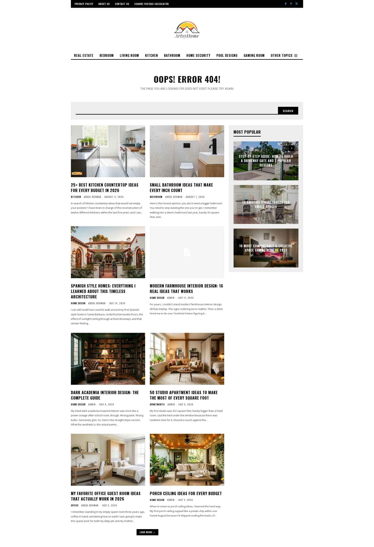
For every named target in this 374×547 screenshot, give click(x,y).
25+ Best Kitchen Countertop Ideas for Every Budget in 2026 (104, 187)
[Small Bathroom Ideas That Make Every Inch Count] (187, 151)
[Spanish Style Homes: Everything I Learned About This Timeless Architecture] (108, 252)
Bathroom (156, 197)
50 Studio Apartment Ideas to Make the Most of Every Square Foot (184, 395)
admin (171, 297)
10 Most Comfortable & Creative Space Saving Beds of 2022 (266, 247)
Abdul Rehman (92, 196)
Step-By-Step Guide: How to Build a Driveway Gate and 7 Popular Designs (266, 160)
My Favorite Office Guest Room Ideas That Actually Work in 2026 (106, 496)
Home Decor (78, 303)
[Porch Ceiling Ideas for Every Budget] (187, 460)
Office (75, 505)
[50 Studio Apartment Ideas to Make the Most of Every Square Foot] (187, 359)
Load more (146, 532)
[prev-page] (285, 148)
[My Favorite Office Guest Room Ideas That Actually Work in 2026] (108, 460)
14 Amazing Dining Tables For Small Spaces (266, 204)
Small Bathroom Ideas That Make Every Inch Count (181, 187)
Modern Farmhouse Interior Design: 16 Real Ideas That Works (186, 288)
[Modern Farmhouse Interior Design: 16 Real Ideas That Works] (187, 252)
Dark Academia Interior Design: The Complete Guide (105, 395)
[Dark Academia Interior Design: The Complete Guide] (108, 359)
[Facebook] (285, 4)
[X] (296, 4)
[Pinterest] (291, 4)
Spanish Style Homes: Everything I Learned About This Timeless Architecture (103, 291)
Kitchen (76, 197)
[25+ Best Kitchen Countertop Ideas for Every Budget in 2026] (108, 151)
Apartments (157, 404)
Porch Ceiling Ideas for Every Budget (186, 493)
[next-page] (292, 148)
